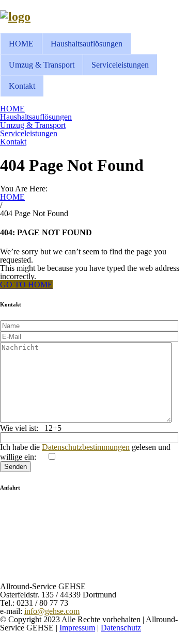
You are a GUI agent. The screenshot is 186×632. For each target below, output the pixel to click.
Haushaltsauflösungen (86, 43)
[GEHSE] (15, 16)
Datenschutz (121, 627)
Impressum (77, 627)
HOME (21, 43)
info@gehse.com (52, 611)
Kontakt (22, 86)
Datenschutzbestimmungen (86, 447)
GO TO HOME (26, 284)
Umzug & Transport (41, 64)
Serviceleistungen (120, 64)
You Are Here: (24, 188)
